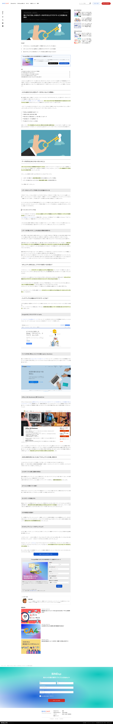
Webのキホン (13, 3)
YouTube (56, 718)
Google (37, 19)
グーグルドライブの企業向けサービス (29, 319)
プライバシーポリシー (91, 722)
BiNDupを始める (106, 3)
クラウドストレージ (44, 19)
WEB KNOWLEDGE (27, 12)
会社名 (50, 571)
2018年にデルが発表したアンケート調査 (30, 100)
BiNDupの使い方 (21, 3)
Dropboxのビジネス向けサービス (38, 358)
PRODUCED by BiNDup (46, 713)
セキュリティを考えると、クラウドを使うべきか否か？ (30, 74)
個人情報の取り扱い (33, 590)
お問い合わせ (109, 722)
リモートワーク (32, 19)
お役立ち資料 (96, 3)
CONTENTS (34, 12)
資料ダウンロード (53, 63)
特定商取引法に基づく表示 (101, 722)
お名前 (50, 562)
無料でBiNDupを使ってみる (45, 554)
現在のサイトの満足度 (53, 580)
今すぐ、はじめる (56, 700)
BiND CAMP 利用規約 (66, 714)
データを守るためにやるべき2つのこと (28, 72)
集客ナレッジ (33, 3)
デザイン (27, 3)
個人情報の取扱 (45, 696)
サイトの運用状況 (52, 576)
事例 (38, 3)
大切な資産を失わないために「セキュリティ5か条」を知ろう (31, 76)
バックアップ (26, 19)
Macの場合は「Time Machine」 (28, 217)
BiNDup (34, 542)
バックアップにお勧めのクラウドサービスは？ (29, 75)
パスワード (42, 690)
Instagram (52, 718)
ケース (27, 258)
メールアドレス (52, 567)
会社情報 (84, 722)
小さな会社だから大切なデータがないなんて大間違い (30, 71)
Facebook (61, 718)
